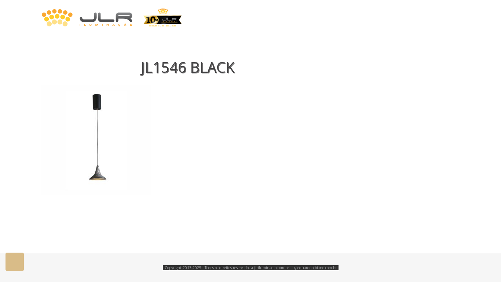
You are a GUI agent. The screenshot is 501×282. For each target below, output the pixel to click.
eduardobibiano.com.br (317, 267)
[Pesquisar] (457, 18)
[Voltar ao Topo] (15, 262)
